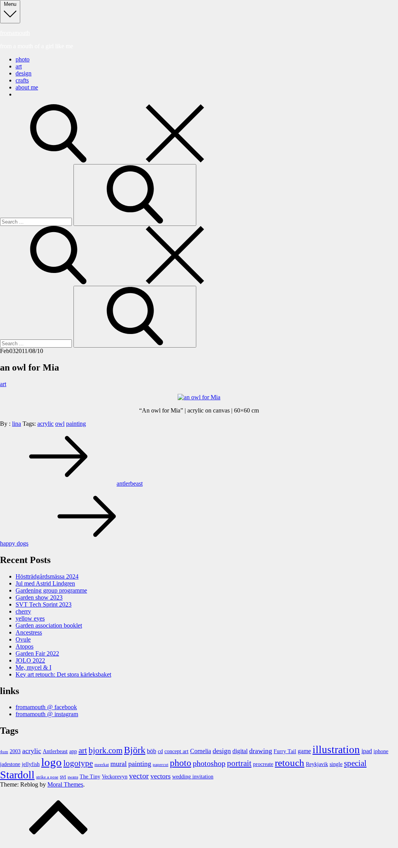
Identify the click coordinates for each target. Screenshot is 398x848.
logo (51, 762)
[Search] (134, 195)
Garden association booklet (49, 625)
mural (118, 764)
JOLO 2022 (30, 660)
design (23, 73)
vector (139, 776)
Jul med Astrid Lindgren (45, 583)
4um (4, 752)
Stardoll (17, 775)
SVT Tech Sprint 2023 (44, 604)
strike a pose (47, 777)
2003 (15, 751)
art (19, 66)
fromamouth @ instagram (47, 714)
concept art (176, 751)
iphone (381, 751)
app (73, 751)
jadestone (10, 764)
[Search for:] (36, 221)
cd (160, 751)
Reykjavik (317, 764)
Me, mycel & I (33, 667)
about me (27, 87)
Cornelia (200, 751)
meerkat (101, 764)
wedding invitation (192, 777)
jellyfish (31, 764)
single (336, 764)
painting (76, 423)
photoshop (209, 763)
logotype (78, 763)
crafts (22, 80)
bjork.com (105, 750)
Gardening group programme (51, 590)
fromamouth (15, 33)
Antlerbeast (55, 751)
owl (60, 423)
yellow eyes (30, 618)
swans (73, 777)
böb (151, 751)
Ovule (23, 639)
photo (23, 59)
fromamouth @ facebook (46, 707)
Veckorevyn (114, 777)
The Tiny (90, 777)
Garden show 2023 (39, 597)
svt (63, 777)
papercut (160, 764)
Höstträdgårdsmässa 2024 (47, 576)
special (355, 763)
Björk (134, 750)
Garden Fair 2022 (37, 653)
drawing (260, 751)
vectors (160, 776)
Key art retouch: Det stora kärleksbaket (63, 674)
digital (240, 751)
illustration (336, 749)
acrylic (45, 423)
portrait (239, 763)
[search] (116, 160)
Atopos (24, 646)
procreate (263, 764)
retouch (289, 762)
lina (16, 423)
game (304, 751)
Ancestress (29, 632)
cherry (23, 611)
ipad (366, 751)
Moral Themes (65, 784)
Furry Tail (285, 751)
